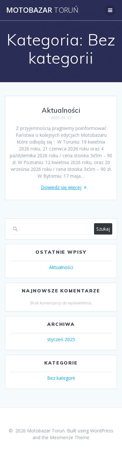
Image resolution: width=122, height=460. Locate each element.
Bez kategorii (61, 378)
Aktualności (61, 110)
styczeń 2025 (61, 339)
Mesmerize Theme (69, 437)
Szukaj (103, 229)
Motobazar (42, 10)
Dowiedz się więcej (61, 187)
